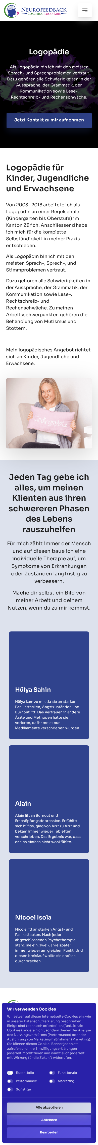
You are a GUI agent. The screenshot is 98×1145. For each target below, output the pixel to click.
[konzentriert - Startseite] (35, 10)
